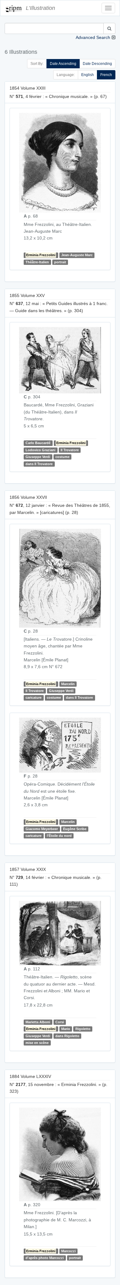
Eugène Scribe (74, 829)
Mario (65, 1029)
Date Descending (97, 63)
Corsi (59, 1022)
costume (62, 457)
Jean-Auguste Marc (77, 255)
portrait (60, 262)
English (87, 75)
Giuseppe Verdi (38, 457)
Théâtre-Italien (37, 262)
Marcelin (68, 684)
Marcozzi (68, 1251)
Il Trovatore (70, 450)
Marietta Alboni (38, 1022)
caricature (34, 697)
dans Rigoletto (67, 1036)
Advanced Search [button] (93, 37)
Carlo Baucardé (38, 443)
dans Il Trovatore (39, 464)
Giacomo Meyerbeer (42, 829)
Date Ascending (63, 63)
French (106, 75)
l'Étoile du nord (59, 836)
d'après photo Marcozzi (45, 1258)
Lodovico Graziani (40, 450)
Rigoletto (82, 1029)
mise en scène (37, 1043)
